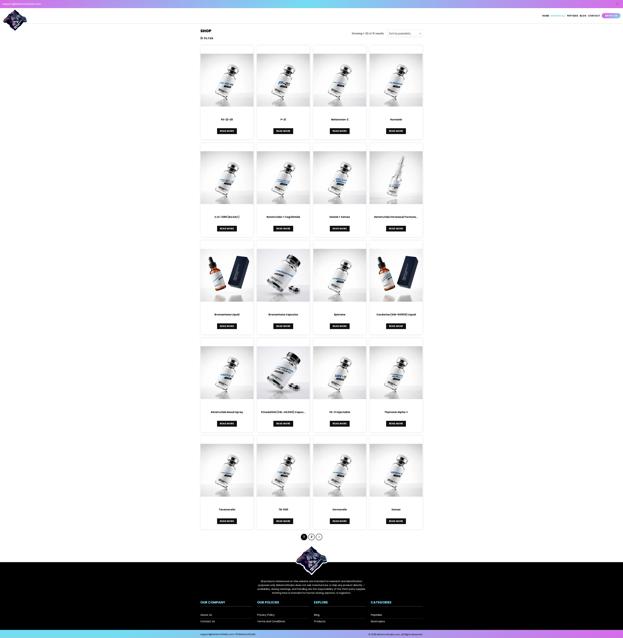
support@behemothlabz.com (217, 634)
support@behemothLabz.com (21, 4)
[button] (617, 4)
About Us (611, 15)
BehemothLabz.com (388, 634)
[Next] (319, 537)
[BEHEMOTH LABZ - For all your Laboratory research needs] (15, 20)
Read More (227, 131)
